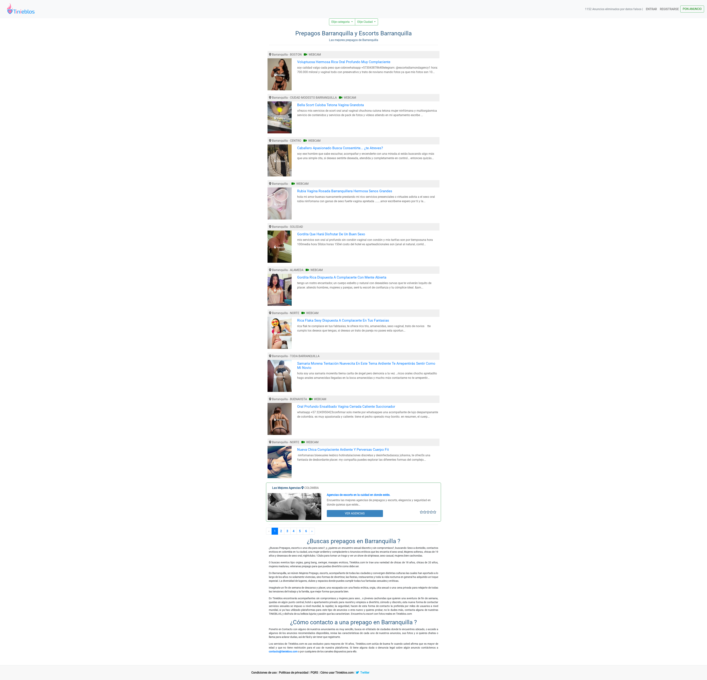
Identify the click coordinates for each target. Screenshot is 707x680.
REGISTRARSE (669, 9)
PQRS (314, 672)
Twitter (364, 672)
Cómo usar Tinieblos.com (337, 672)
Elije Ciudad (365, 22)
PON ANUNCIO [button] (692, 9)
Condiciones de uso (264, 672)
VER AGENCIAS (355, 513)
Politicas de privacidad (293, 672)
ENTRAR (651, 9)
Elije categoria (340, 22)
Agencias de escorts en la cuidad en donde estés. (358, 495)
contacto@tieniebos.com (283, 651)
